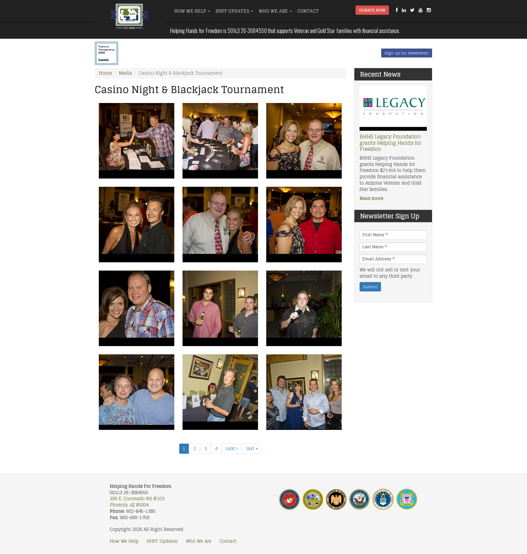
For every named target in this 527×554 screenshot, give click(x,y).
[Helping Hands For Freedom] (129, 18)
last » (252, 448)
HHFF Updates (232, 11)
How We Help (190, 11)
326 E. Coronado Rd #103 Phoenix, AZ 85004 (137, 502)
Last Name (374, 246)
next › (232, 448)
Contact (308, 11)
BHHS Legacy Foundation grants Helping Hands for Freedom (391, 142)
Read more (371, 198)
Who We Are (274, 11)
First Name (375, 234)
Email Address (378, 259)
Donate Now (372, 10)
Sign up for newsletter (407, 52)
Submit (370, 286)
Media (125, 73)
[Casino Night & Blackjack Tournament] (136, 141)
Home (105, 73)
